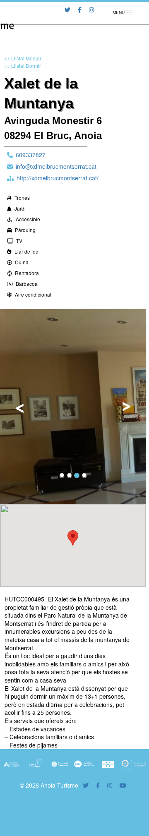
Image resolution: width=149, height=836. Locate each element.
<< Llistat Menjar (22, 58)
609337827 (31, 155)
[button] (73, 538)
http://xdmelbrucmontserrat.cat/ (58, 178)
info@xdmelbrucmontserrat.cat (56, 166)
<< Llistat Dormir (22, 65)
